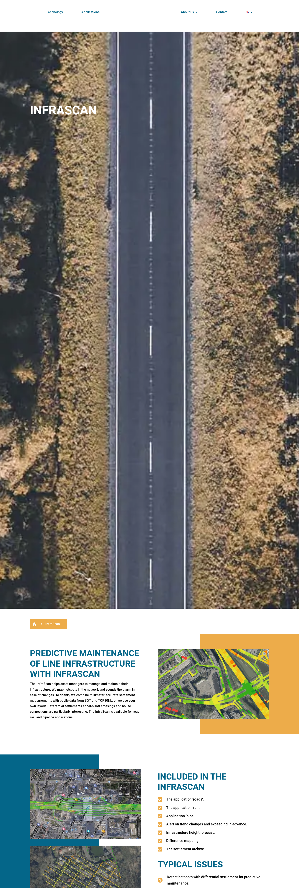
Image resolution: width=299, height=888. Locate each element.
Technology (54, 12)
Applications (90, 12)
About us (187, 12)
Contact (221, 12)
